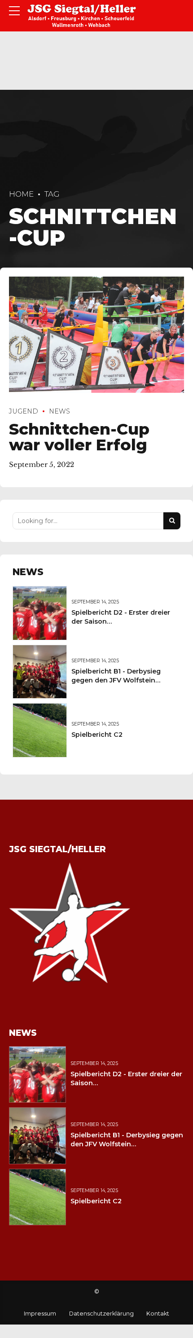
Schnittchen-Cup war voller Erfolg (79, 436)
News (59, 411)
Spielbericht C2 (97, 735)
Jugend (23, 411)
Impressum (40, 1313)
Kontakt (157, 1313)
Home (21, 193)
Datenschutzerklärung (101, 1313)
